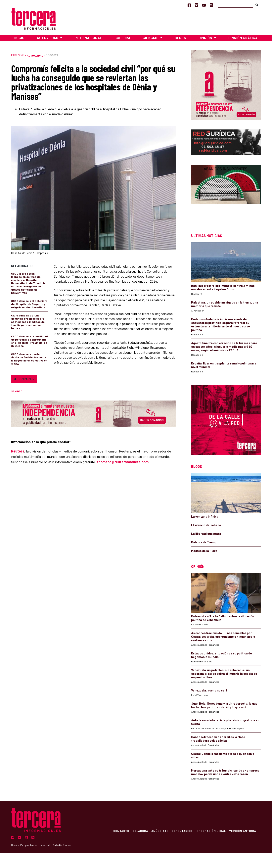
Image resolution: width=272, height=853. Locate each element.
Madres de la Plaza (204, 550)
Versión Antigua (242, 830)
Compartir (25, 379)
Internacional (88, 38)
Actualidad (35, 55)
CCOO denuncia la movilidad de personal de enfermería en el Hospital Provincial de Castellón (29, 341)
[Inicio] (33, 18)
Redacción (17, 55)
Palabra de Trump (203, 542)
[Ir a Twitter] (196, 5)
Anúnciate (159, 830)
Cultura (122, 38)
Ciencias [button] (151, 38)
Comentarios (181, 830)
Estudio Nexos (61, 845)
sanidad (16, 391)
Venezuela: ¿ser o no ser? (209, 690)
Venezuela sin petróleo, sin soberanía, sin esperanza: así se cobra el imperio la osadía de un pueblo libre (224, 673)
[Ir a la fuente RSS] (211, 5)
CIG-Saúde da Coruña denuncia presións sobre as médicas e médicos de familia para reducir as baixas (28, 322)
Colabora (140, 830)
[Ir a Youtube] (204, 5)
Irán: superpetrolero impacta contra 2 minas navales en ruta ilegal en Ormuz (222, 287)
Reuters (17, 451)
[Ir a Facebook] (189, 5)
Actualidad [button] (48, 38)
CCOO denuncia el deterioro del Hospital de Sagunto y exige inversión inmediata (29, 304)
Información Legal (211, 830)
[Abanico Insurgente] (226, 192)
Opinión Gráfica (243, 38)
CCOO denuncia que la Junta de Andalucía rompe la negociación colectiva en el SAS (29, 358)
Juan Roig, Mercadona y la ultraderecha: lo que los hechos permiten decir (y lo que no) (224, 705)
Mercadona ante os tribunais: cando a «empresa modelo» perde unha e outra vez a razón (225, 772)
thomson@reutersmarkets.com (123, 462)
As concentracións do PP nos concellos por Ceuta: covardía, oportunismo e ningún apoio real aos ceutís (223, 636)
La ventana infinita (204, 516)
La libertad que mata (206, 533)
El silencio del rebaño (206, 525)
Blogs (180, 38)
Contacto (121, 830)
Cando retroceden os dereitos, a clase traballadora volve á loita (218, 738)
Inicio (19, 38)
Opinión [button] (206, 38)
